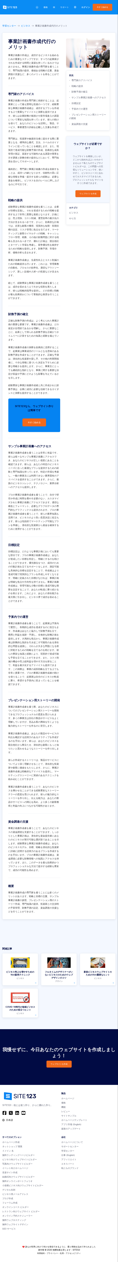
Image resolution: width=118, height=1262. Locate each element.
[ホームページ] (37, 7)
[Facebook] (4, 1113)
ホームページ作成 (11, 1142)
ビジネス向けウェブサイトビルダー (19, 1159)
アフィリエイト (68, 1159)
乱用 (62, 1253)
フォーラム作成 (9, 1202)
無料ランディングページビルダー (18, 1155)
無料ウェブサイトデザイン (15, 1224)
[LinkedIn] (17, 1113)
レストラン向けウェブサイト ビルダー (21, 1211)
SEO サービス (9, 1228)
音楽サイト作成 (9, 1172)
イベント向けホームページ (15, 1168)
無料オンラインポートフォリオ (17, 1181)
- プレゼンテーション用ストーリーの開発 (87, 116)
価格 (45, 7)
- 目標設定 (75, 103)
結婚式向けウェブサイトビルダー (18, 1176)
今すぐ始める (102, 7)
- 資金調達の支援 (78, 124)
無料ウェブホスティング (14, 1220)
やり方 (72, 218)
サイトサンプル (68, 1115)
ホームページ (67, 1098)
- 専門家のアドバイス (80, 80)
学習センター (9, 25)
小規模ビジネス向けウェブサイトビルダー (22, 1185)
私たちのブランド (70, 1168)
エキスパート (67, 1163)
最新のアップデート (71, 1128)
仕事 (68, 1155)
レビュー (65, 1111)
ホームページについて (72, 1142)
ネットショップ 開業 (12, 1146)
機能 (63, 1107)
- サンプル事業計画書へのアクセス (87, 97)
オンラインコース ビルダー (15, 1207)
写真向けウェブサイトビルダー (17, 1163)
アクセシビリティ (73, 1253)
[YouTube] (23, 1113)
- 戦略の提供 (76, 86)
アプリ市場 (71, 1124)
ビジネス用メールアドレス (15, 1194)
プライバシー (52, 1253)
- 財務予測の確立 (78, 91)
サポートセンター (70, 1146)
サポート (64, 7)
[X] (11, 1113)
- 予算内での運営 (78, 108)
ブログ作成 (7, 1198)
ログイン (85, 7)
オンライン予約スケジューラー (17, 1215)
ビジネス (25, 25)
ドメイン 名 (8, 1150)
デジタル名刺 (8, 1189)
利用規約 (41, 1253)
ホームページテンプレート (74, 1120)
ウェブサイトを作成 (88, 194)
